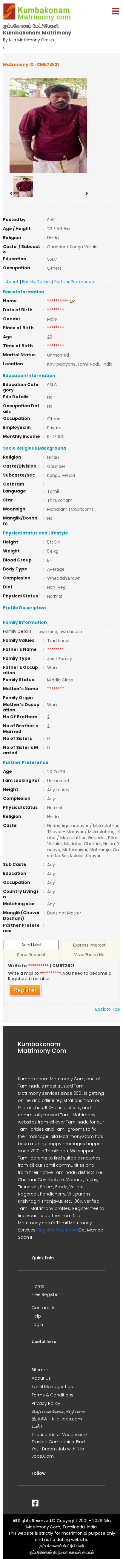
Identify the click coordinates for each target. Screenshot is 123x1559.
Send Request (31, 955)
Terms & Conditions (52, 1395)
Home (38, 1286)
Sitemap (41, 1370)
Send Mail (31, 945)
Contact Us (44, 1308)
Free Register (45, 1294)
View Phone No (89, 955)
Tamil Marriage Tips (52, 1387)
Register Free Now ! (57, 1230)
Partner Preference (74, 282)
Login (37, 1324)
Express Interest (89, 945)
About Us (41, 1378)
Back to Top (107, 1009)
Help (36, 1316)
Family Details (36, 282)
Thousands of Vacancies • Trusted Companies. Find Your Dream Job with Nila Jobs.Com (59, 1445)
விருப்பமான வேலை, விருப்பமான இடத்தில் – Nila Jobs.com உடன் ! (59, 1419)
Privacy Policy (46, 1403)
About (12, 282)
